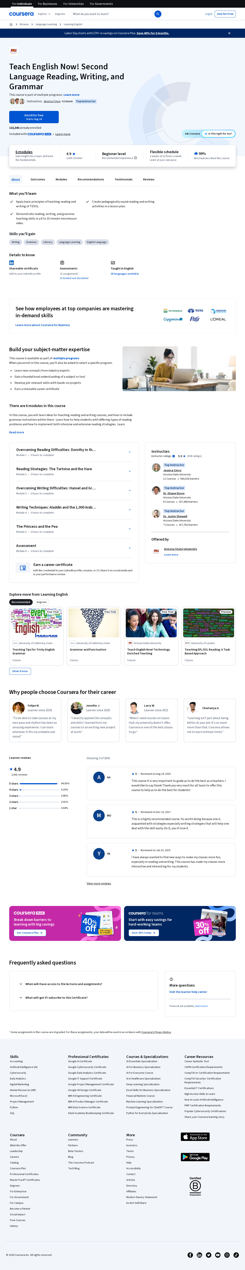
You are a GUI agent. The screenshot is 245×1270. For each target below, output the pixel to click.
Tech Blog (74, 1168)
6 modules (24, 152)
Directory (131, 1186)
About (15, 179)
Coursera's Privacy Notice (156, 1032)
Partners (73, 1145)
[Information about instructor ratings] (173, 456)
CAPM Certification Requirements (204, 1067)
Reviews (148, 179)
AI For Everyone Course (139, 1073)
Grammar (31, 242)
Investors (131, 1145)
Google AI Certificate (80, 1061)
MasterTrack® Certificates (25, 1180)
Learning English (73, 24)
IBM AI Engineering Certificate (85, 1096)
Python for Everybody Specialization (147, 1113)
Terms (130, 1151)
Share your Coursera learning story (205, 1117)
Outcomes (38, 179)
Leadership (16, 1151)
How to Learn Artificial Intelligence (204, 1100)
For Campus (17, 1203)
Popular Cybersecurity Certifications (205, 1111)
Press (129, 1140)
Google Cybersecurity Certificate (87, 1067)
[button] (60, 14)
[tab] (21, 602)
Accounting (16, 1061)
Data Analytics (18, 1079)
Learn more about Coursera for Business (43, 325)
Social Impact (17, 1214)
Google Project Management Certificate (91, 1084)
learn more (201, 1006)
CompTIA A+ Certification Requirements (207, 1073)
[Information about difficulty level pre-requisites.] (135, 158)
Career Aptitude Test (197, 1061)
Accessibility (133, 1168)
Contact (130, 1174)
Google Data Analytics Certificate (87, 1073)
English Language (97, 242)
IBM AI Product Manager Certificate (88, 1102)
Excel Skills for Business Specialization (148, 1090)
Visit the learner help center (188, 992)
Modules (61, 179)
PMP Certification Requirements (203, 1105)
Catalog (14, 1163)
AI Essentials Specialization (141, 1061)
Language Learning (46, 24)
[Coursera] (21, 14)
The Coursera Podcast (81, 1163)
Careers (14, 1157)
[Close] (229, 33)
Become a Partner (20, 1209)
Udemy (14, 1226)
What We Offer (18, 1145)
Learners (73, 1140)
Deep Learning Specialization (142, 1084)
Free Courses (17, 1220)
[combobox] (108, 14)
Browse (24, 24)
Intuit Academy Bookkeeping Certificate (91, 1113)
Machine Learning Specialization (144, 1102)
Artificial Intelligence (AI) (24, 1067)
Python (14, 1107)
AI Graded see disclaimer (74, 278)
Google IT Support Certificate (85, 1079)
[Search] (157, 14)
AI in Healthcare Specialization (143, 1079)
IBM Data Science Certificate (84, 1107)
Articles (130, 1180)
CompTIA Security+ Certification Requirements (203, 1080)
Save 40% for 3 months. (153, 33)
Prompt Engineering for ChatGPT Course (149, 1107)
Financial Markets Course (140, 1096)
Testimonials (123, 179)
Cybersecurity (18, 1073)
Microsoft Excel (18, 1096)
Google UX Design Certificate (84, 1090)
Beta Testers (75, 1151)
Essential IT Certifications (199, 1088)
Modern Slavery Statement (141, 1197)
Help (128, 1163)
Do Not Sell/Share (136, 1203)
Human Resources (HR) (23, 1090)
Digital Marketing (19, 1084)
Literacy (47, 242)
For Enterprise (18, 1191)
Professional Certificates (24, 1174)
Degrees (15, 1186)
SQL (12, 1113)
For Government (19, 1197)
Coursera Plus (18, 1168)
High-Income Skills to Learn (200, 1094)
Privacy (130, 1157)
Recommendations (91, 179)
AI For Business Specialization (143, 1067)
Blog (70, 1157)
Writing (16, 242)
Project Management (22, 1102)
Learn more (62, 134)
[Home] (11, 24)
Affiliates (131, 1191)
